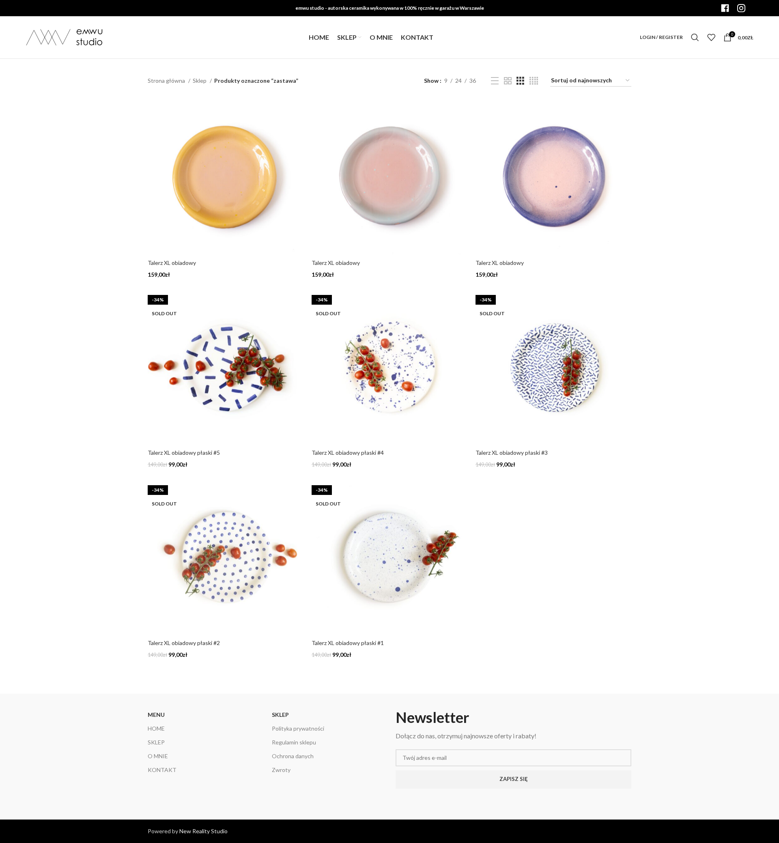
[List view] (495, 81)
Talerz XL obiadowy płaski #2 (184, 642)
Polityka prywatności (298, 728)
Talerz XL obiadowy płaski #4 (348, 452)
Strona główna (167, 80)
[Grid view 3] (520, 81)
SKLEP (156, 742)
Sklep (200, 80)
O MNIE (158, 756)
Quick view (297, 112)
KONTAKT (162, 769)
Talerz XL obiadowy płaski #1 (348, 642)
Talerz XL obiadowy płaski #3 (512, 452)
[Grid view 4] (533, 81)
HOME (156, 728)
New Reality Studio (203, 831)
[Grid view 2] (508, 81)
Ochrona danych (293, 756)
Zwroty (281, 769)
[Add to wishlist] (297, 130)
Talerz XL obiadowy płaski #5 (184, 452)
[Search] (695, 37)
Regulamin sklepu (294, 742)
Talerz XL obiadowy (172, 262)
